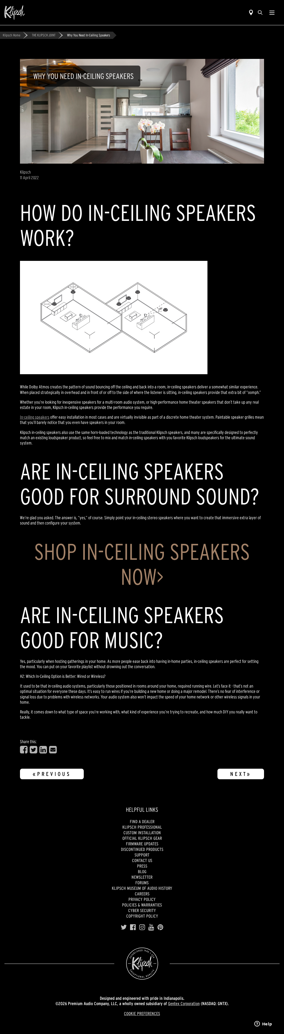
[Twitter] (124, 927)
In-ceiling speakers (34, 416)
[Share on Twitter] (33, 749)
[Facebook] (133, 927)
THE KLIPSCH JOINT (43, 35)
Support (142, 854)
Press (142, 865)
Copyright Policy (142, 915)
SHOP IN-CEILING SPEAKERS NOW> (142, 564)
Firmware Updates (142, 843)
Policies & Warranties (142, 904)
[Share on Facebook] (23, 749)
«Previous (52, 774)
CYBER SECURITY (142, 910)
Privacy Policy (142, 899)
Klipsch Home (11, 35)
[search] (260, 12)
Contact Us (142, 860)
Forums (142, 882)
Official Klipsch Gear (142, 838)
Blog (142, 871)
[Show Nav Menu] (272, 12)
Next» (240, 774)
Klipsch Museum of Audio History (142, 888)
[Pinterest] (160, 927)
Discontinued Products (142, 849)
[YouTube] (151, 927)
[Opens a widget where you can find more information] (263, 1024)
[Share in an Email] (53, 749)
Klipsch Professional (142, 827)
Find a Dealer (142, 821)
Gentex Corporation (184, 1003)
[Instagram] (142, 927)
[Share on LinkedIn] (43, 749)
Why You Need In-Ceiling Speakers (88, 35)
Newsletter (142, 877)
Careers (142, 893)
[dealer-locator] (251, 12)
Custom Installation (142, 832)
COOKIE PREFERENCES (142, 1013)
